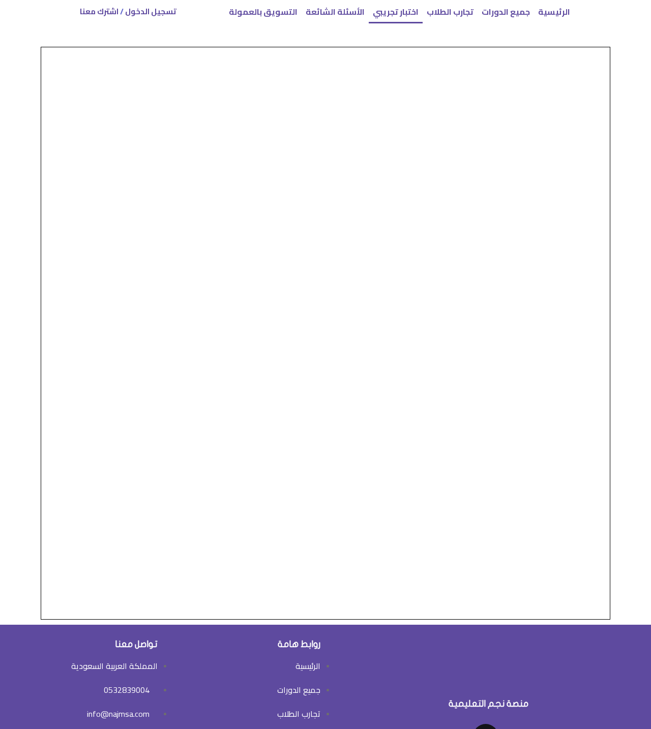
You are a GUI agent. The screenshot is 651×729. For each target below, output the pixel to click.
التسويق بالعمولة (263, 11)
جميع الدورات (506, 11)
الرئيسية (554, 11)
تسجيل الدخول (150, 11)
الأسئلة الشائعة (335, 11)
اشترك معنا (99, 11)
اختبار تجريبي (396, 11)
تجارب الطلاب (450, 11)
